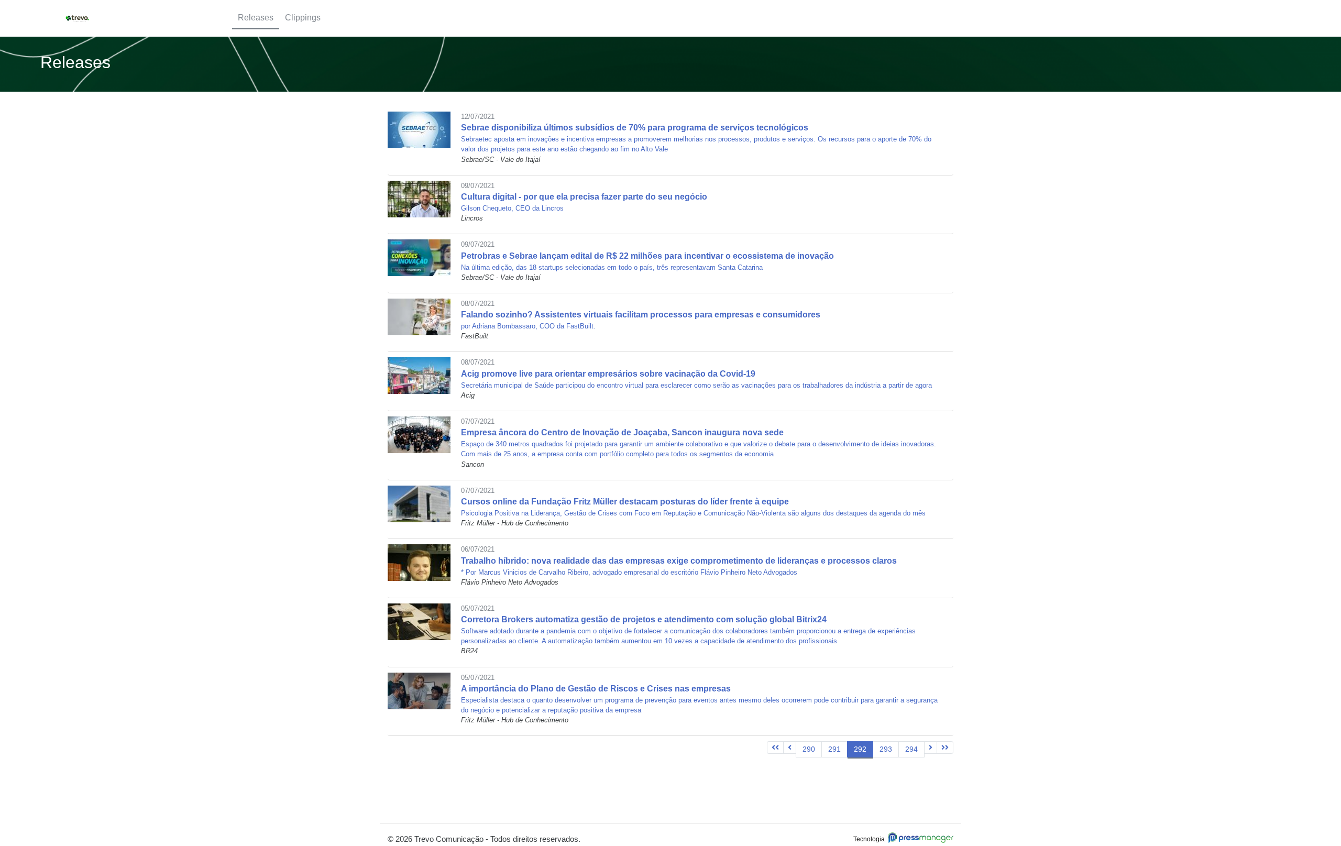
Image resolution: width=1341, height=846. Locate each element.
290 (808, 749)
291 (834, 749)
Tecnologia (870, 839)
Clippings (303, 17)
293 (885, 749)
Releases (255, 17)
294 (911, 749)
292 (860, 749)
